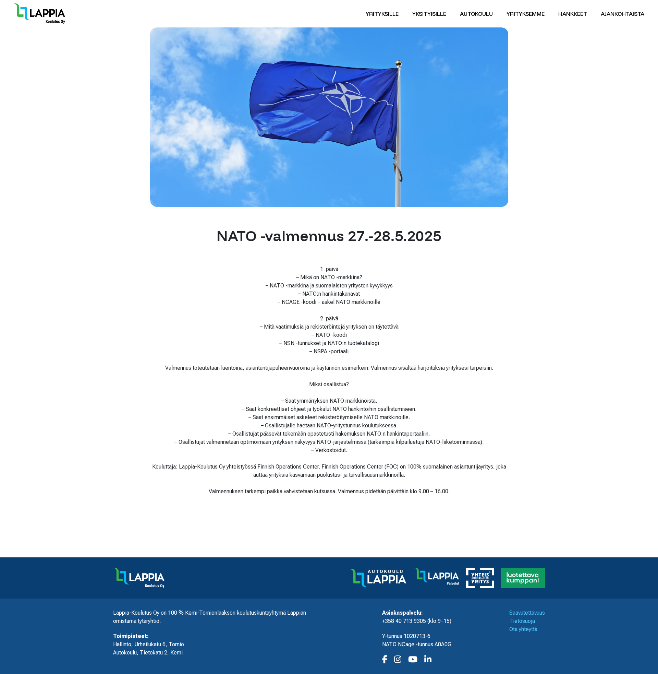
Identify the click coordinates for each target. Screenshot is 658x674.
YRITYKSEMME (526, 13)
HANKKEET (572, 13)
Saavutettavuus (527, 613)
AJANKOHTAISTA (622, 13)
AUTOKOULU (476, 13)
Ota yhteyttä (523, 629)
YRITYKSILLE (382, 13)
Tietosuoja (522, 621)
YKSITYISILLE (429, 13)
